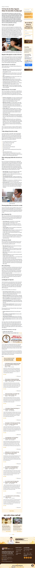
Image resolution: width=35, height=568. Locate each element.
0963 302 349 (5, 557)
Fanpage (20, 332)
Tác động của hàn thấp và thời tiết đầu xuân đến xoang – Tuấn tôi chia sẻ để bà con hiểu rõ (17, 527)
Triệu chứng (7, 6)
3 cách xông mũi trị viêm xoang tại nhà (28, 17)
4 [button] (13, 534)
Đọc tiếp (4, 374)
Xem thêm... (12, 510)
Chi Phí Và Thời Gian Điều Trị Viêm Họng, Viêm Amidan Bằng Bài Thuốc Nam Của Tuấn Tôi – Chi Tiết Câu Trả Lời (6, 527)
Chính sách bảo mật (19, 549)
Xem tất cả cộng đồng (28, 69)
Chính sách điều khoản (18, 551)
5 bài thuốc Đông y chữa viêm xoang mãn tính (28, 14)
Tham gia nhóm (29, 65)
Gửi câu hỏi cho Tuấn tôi (19, 359)
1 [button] (9, 534)
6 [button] (31, 67)
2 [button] (10, 534)
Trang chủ (3, 6)
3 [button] (27, 67)
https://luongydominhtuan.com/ (7, 561)
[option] (6, 524)
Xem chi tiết (8, 531)
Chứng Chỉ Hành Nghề (18, 554)
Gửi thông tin (28, 42)
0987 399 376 (10, 557)
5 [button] (14, 534)
